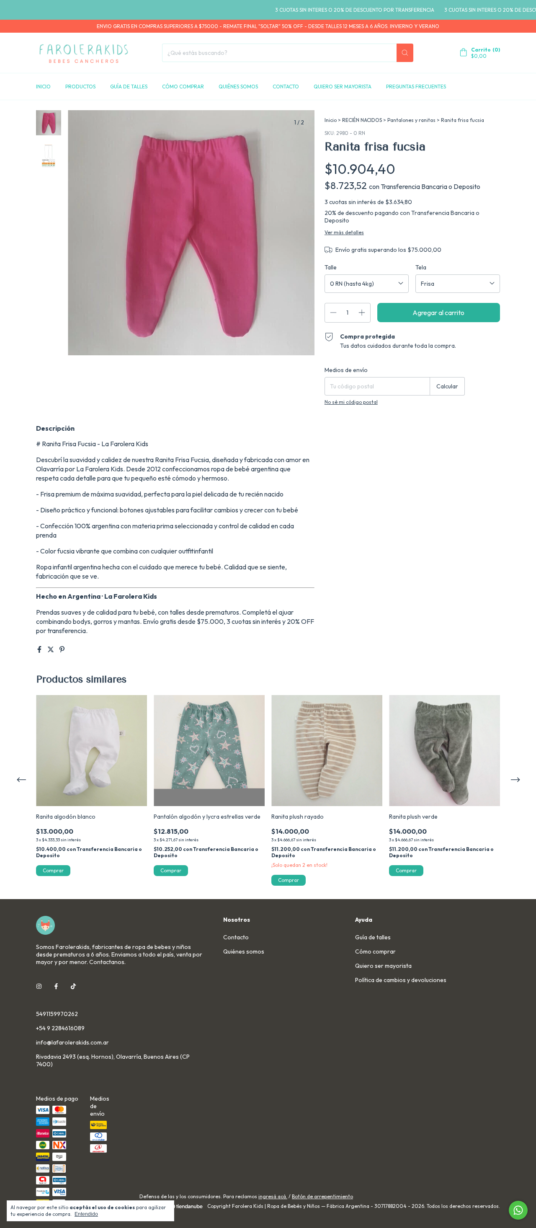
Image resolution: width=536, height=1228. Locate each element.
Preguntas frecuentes (416, 86)
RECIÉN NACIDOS (362, 120)
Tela (420, 267)
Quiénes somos (238, 86)
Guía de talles (128, 86)
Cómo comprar (183, 86)
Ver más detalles (344, 232)
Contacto (286, 86)
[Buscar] (405, 53)
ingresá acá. (272, 1196)
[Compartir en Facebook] (40, 649)
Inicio (43, 86)
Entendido (86, 1214)
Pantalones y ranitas (411, 120)
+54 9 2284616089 (60, 1028)
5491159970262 (57, 1014)
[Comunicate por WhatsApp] (518, 1210)
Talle (331, 267)
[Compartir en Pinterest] (62, 649)
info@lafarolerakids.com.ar (72, 1042)
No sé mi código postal (351, 402)
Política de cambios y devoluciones (400, 980)
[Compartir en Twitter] (51, 649)
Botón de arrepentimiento (322, 1196)
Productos (80, 86)
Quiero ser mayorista (342, 86)
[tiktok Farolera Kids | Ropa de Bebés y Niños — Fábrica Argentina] (73, 986)
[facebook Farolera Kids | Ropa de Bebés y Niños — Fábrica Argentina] (56, 986)
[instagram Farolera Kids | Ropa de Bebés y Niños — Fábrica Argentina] (39, 986)
